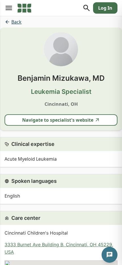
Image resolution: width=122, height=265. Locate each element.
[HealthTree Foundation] (24, 8)
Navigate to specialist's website (57, 120)
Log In (105, 8)
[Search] (86, 8)
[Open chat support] (109, 255)
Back (16, 22)
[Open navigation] (9, 8)
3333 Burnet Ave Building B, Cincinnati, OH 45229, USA (59, 248)
